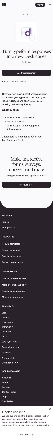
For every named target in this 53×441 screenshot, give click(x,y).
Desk (28, 14)
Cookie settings (26, 434)
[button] (9, 227)
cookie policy (42, 425)
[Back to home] (5, 4)
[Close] (50, 409)
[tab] (5, 83)
